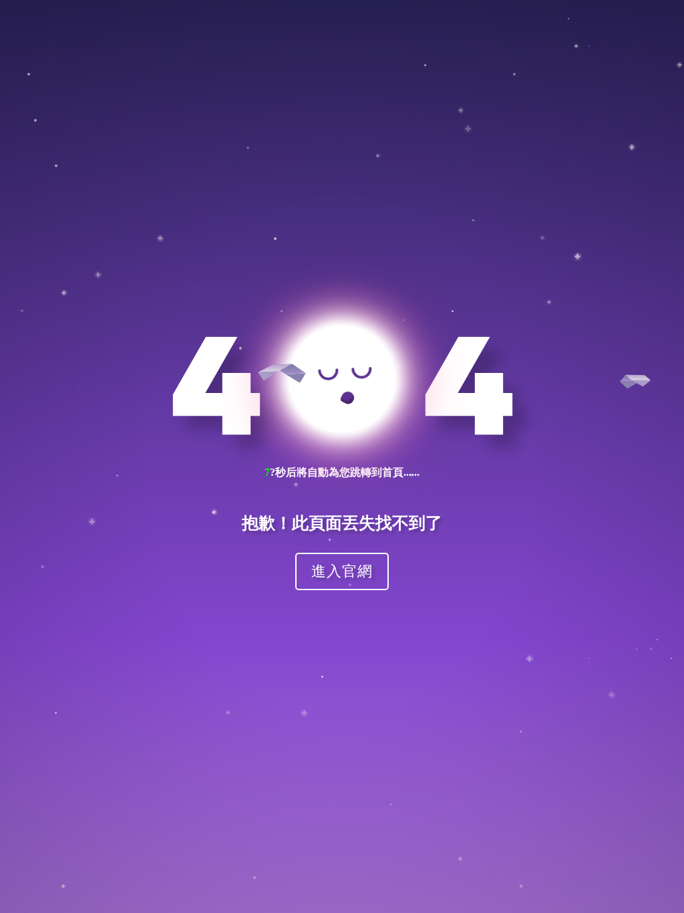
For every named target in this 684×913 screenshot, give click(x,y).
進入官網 (342, 570)
